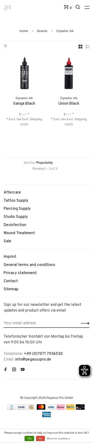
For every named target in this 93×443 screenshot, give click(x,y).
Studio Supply (16, 217)
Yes (29, 439)
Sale (7, 241)
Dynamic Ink (65, 31)
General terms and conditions (29, 265)
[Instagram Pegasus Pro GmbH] (14, 370)
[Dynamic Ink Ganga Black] (24, 74)
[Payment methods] (11, 408)
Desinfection (15, 225)
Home (23, 31)
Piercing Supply (17, 208)
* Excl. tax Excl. (18, 119)
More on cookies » (58, 439)
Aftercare (12, 192)
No (40, 439)
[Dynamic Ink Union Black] (68, 74)
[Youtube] (23, 370)
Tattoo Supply (16, 200)
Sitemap (11, 289)
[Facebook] (5, 370)
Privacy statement (20, 273)
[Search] (78, 8)
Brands (42, 31)
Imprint (10, 256)
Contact (11, 281)
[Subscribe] (83, 323)
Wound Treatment (19, 233)
